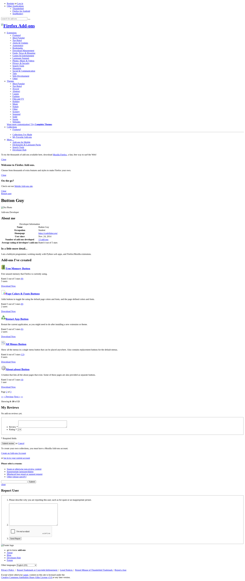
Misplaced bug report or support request (24, 474)
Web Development (20, 76)
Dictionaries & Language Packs (26, 145)
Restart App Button (17, 319)
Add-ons (26, 25)
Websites (16, 122)
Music (15, 104)
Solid (14, 117)
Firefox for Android (21, 11)
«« (2, 396)
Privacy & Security (20, 63)
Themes (10, 81)
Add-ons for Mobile (21, 142)
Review (13, 427)
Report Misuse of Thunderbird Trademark (94, 570)
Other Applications (15, 6)
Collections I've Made (22, 134)
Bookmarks (17, 48)
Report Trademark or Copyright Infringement (37, 570)
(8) (22, 278)
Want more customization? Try (29, 124)
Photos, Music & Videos (23, 61)
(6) (22, 329)
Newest (15, 89)
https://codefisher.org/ (48, 233)
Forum (10, 560)
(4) (22, 379)
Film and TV (18, 99)
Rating (13, 429)
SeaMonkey (17, 13)
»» (22, 396)
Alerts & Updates (20, 43)
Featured (16, 35)
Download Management (23, 50)
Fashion (16, 96)
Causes (15, 94)
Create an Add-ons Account (13, 453)
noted (25, 575)
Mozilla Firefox (60, 154)
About (9, 552)
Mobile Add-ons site (23, 186)
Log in (20, 3)
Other (15, 78)
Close (3, 159)
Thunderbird (18, 8)
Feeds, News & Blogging (23, 53)
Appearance (17, 45)
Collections (12, 127)
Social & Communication (23, 71)
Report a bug (120, 570)
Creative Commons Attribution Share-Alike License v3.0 (27, 577)
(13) (22, 354)
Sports (15, 119)
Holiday (16, 101)
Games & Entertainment (23, 55)
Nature (15, 106)
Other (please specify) (16, 476)
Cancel (21, 443)
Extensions (12, 33)
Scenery (16, 111)
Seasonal (16, 114)
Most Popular (18, 38)
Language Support (20, 58)
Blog (9, 555)
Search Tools (18, 66)
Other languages (8, 565)
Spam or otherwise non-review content (24, 469)
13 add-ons (43, 239)
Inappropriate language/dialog (20, 471)
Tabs (14, 73)
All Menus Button (16, 344)
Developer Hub (19, 150)
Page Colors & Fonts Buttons (23, 293)
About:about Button (17, 369)
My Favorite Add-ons (22, 137)
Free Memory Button (18, 268)
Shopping (16, 68)
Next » (17, 396)
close (3, 484)
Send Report (15, 539)
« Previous (8, 396)
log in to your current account (17, 458)
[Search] (29, 19)
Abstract (16, 91)
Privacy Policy (8, 570)
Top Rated (17, 40)
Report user (6, 193)
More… (10, 139)
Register (10, 3)
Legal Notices (66, 570)
